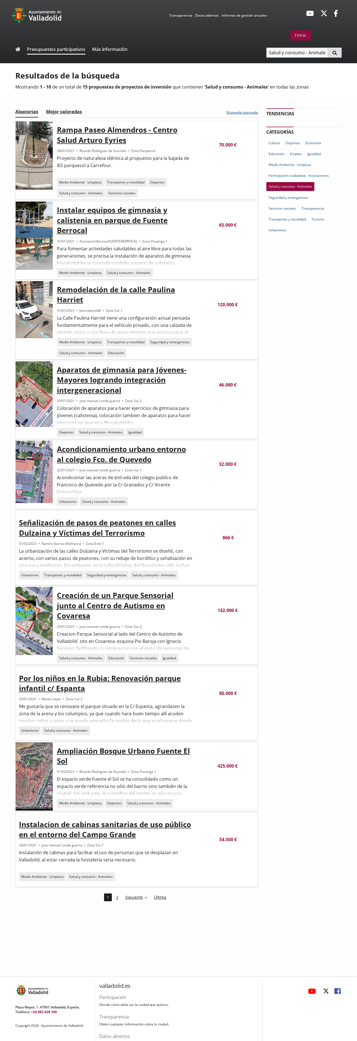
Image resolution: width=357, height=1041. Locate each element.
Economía (313, 143)
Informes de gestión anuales (244, 15)
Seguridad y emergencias (170, 342)
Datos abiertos (207, 15)
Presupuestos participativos (56, 49)
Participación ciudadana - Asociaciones (299, 175)
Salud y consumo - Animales (81, 193)
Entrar (301, 35)
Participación (112, 997)
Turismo (318, 219)
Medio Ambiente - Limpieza (80, 182)
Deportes (157, 182)
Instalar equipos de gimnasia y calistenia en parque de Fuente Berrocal (112, 220)
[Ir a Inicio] (17, 50)
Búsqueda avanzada (242, 112)
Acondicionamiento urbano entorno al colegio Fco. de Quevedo (121, 454)
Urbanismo (67, 501)
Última (160, 897)
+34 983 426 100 (44, 1012)
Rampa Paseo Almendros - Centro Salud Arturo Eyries (117, 135)
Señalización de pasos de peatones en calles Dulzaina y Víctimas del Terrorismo (97, 528)
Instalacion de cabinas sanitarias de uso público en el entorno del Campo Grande (105, 829)
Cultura (274, 143)
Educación (116, 353)
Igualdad (135, 432)
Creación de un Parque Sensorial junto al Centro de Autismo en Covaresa (115, 605)
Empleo (296, 153)
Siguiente (134, 897)
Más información (109, 49)
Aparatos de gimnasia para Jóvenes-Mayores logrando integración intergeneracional (121, 380)
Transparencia (180, 15)
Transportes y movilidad (125, 182)
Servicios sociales (122, 193)
